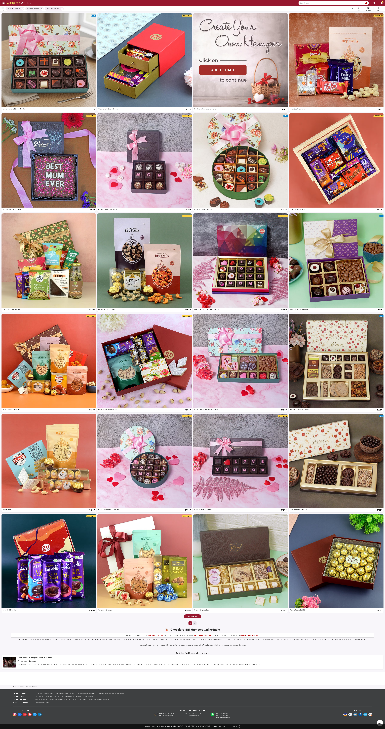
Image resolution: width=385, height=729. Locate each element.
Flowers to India (49, 694)
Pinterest (25, 714)
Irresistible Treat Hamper (298, 109)
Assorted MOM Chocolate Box (107, 209)
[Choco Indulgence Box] (240, 561)
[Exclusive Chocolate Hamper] (336, 361)
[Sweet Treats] (49, 461)
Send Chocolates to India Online (86, 694)
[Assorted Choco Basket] (336, 160)
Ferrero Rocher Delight (297, 610)
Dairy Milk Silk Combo (9, 610)
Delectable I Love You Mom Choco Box (206, 309)
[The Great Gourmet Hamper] (49, 260)
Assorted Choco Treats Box (299, 309)
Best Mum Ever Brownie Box (12, 209)
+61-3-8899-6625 (169, 715)
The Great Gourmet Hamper (11, 309)
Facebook (20, 714)
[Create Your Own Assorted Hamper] (240, 60)
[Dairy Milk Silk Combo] (49, 561)
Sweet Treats (7, 510)
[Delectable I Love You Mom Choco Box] (240, 260)
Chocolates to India (145, 645)
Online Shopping (19, 694)
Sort (358, 10)
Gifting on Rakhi (19, 700)
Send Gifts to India (20, 703)
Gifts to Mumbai (88, 697)
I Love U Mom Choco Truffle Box (108, 510)
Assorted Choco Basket (297, 209)
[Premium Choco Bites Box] (336, 461)
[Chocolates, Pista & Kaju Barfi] (144, 361)
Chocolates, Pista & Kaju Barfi (107, 409)
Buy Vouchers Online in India (65, 694)
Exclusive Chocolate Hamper (299, 409)
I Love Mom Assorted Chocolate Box (206, 409)
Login (374, 3)
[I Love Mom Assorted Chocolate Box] (240, 361)
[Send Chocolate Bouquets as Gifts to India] (9, 667)
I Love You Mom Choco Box (203, 510)
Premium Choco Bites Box (298, 510)
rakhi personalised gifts (202, 635)
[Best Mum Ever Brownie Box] (49, 160)
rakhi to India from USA (155, 635)
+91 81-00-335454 (222, 713)
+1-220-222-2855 (168, 713)
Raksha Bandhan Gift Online (58, 700)
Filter (368, 10)
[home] (13, 686)
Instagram (15, 714)
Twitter (35, 714)
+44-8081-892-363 (194, 713)
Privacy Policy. (222, 726)
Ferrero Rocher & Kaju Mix (106, 309)
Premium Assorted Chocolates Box (14, 109)
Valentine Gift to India (42, 703)
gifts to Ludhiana (281, 639)
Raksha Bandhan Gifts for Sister (98, 700)
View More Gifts (192, 616)
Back (3, 10)
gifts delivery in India (334, 639)
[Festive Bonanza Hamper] (49, 361)
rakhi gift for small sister (249, 635)
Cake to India (39, 697)
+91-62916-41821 (193, 715)
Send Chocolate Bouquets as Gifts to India (35, 658)
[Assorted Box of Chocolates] (240, 160)
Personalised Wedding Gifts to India (56, 697)
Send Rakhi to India (41, 700)
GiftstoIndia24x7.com (19, 3)
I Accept (235, 726)
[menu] (4, 3)
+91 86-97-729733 (222, 715)
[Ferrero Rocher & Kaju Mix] (144, 260)
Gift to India (39, 694)
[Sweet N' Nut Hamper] (144, 561)
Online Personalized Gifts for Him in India (111, 694)
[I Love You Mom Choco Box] (240, 461)
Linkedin (40, 714)
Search (366, 3)
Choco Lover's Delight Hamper (108, 109)
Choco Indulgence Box (201, 610)
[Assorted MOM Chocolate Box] (144, 160)
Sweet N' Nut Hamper (105, 610)
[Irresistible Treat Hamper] (336, 60)
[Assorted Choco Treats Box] (336, 260)
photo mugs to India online (357, 639)
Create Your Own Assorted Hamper (205, 109)
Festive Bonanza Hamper (11, 409)
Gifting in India (19, 697)
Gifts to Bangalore (75, 697)
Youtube (30, 714)
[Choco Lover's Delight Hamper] (144, 60)
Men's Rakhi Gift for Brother (77, 700)
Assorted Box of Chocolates (203, 209)
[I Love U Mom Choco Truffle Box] (144, 461)
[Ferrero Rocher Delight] (336, 561)
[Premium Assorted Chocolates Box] (49, 60)
